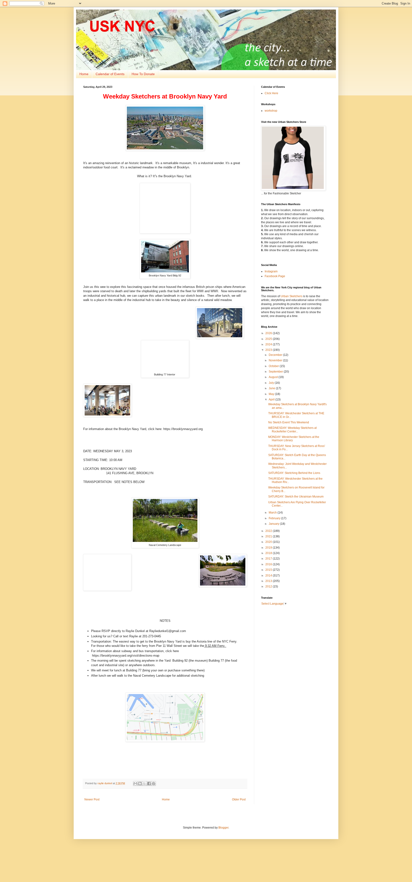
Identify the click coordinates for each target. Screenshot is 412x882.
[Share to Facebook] (149, 783)
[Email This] (135, 783)
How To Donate (143, 74)
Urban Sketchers (291, 296)
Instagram (271, 271)
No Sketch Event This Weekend (288, 422)
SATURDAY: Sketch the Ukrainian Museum (296, 496)
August (273, 377)
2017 (269, 558)
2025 (269, 339)
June (272, 388)
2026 (269, 333)
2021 (269, 536)
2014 (269, 575)
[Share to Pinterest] (153, 783)
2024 (269, 344)
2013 (269, 581)
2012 (269, 586)
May (272, 394)
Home (83, 74)
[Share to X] (144, 783)
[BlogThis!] (140, 783)
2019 (269, 547)
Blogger (223, 827)
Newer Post (91, 799)
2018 (269, 553)
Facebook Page (275, 276)
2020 (269, 542)
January (274, 523)
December (276, 355)
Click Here (271, 93)
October (274, 366)
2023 (269, 350)
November (276, 360)
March (273, 512)
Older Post (239, 799)
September (276, 371)
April (272, 399)
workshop (271, 110)
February (275, 518)
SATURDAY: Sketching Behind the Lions (294, 473)
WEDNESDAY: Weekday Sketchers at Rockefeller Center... (292, 429)
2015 (269, 569)
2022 (269, 531)
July (272, 382)
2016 (269, 564)
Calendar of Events (110, 74)
